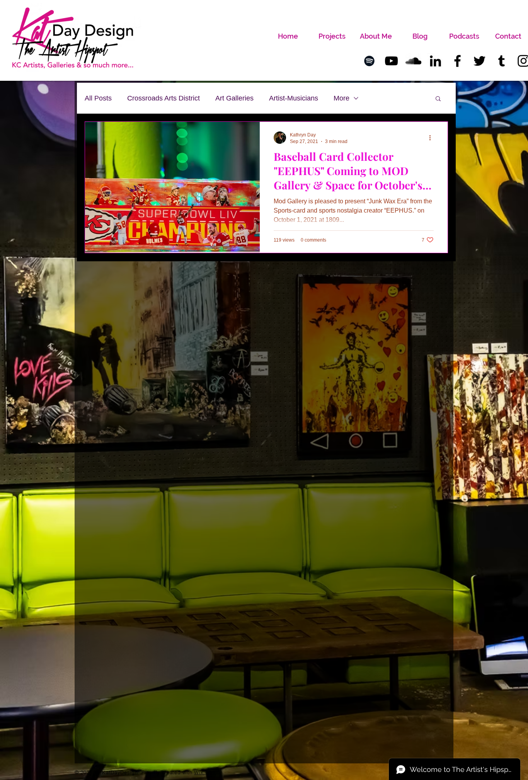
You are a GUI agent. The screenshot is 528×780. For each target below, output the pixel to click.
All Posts (98, 98)
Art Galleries (234, 98)
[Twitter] (479, 61)
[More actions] (432, 137)
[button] (438, 99)
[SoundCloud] (413, 61)
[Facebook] (457, 61)
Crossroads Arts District (163, 98)
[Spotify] (369, 61)
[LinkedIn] (435, 61)
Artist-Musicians (293, 98)
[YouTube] (391, 61)
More (341, 98)
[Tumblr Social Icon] (501, 61)
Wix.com (205, 772)
